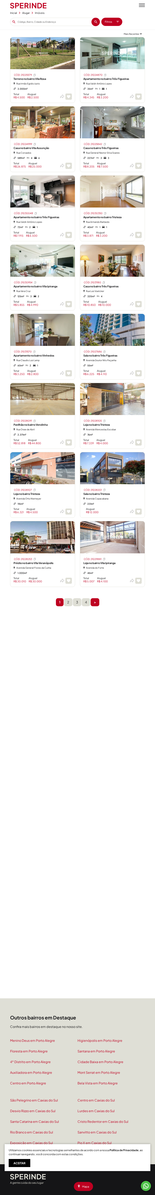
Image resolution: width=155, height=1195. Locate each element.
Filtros (108, 21)
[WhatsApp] (146, 1186)
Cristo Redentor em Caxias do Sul (103, 1121)
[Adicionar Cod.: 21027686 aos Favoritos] (138, 373)
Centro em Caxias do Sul (96, 1100)
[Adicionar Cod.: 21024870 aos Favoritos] (138, 97)
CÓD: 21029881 (93, 559)
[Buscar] (95, 22)
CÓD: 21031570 (23, 351)
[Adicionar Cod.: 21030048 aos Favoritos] (68, 235)
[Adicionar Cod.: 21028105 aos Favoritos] (138, 442)
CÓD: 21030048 (23, 213)
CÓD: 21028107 (23, 489)
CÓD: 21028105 (93, 420)
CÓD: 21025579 (23, 74)
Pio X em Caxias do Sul (95, 1143)
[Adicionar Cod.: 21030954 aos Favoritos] (68, 304)
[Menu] (142, 5)
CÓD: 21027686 (93, 351)
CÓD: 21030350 (93, 213)
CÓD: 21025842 (93, 144)
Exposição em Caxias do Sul (31, 1143)
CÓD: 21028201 (93, 489)
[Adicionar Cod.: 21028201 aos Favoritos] (138, 512)
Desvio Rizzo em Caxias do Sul (33, 1111)
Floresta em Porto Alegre (29, 1051)
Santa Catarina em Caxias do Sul (34, 1121)
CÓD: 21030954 (23, 282)
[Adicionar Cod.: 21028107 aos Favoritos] (68, 512)
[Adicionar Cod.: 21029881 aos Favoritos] (138, 581)
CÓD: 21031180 (92, 282)
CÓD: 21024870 (93, 74)
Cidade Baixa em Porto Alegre (100, 1062)
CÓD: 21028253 (23, 559)
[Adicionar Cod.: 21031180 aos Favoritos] (138, 304)
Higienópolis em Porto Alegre (100, 1040)
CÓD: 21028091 (23, 420)
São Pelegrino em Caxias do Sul (34, 1100)
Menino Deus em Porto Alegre (32, 1040)
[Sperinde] (28, 6)
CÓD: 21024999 (23, 144)
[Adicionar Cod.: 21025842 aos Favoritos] (138, 166)
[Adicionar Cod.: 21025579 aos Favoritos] (68, 97)
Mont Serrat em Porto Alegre (99, 1072)
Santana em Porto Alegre (96, 1051)
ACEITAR (19, 1163)
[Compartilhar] (62, 96)
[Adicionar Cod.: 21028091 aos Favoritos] (68, 442)
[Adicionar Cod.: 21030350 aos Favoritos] (138, 235)
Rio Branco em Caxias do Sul (31, 1132)
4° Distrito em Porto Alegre (30, 1062)
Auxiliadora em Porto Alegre (31, 1072)
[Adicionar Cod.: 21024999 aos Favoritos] (68, 166)
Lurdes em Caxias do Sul (96, 1111)
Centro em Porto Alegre (28, 1083)
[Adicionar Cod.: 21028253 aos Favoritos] (68, 581)
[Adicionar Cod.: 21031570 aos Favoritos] (68, 373)
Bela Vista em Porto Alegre (98, 1083)
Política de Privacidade (124, 1150)
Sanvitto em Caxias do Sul (97, 1132)
